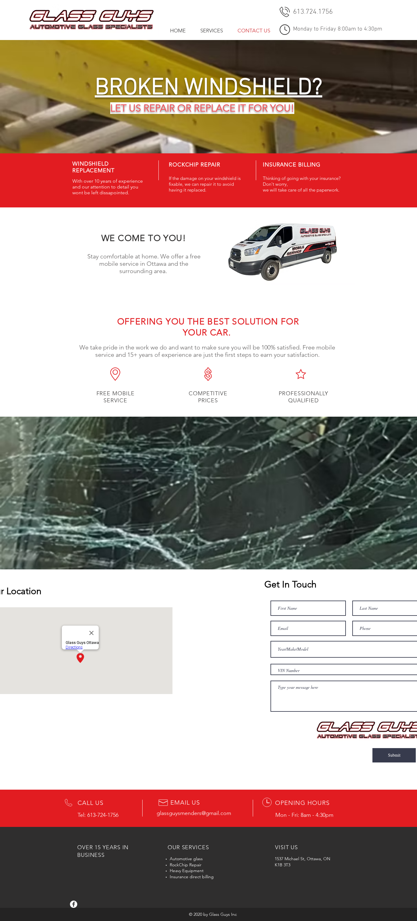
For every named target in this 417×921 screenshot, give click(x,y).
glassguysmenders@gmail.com (194, 813)
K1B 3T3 (282, 865)
